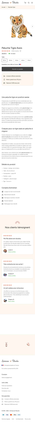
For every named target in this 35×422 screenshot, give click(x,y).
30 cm (10, 60)
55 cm (29, 60)
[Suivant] (32, 26)
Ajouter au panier (17, 69)
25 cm (4, 60)
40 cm (22, 60)
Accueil (3, 7)
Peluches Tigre (11, 7)
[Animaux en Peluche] (11, 2)
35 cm (16, 60)
